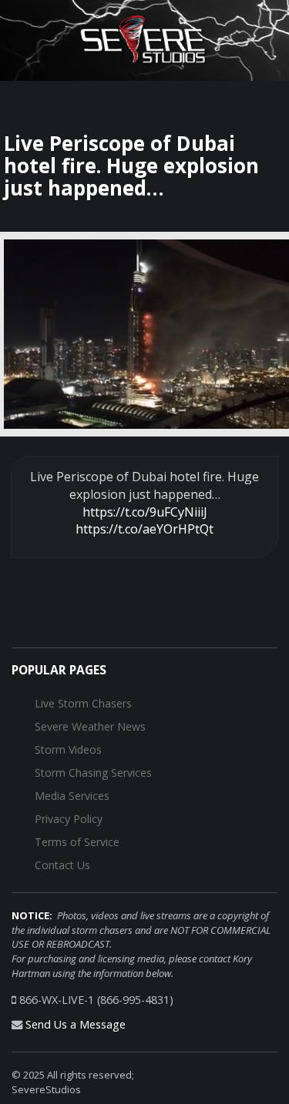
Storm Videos (68, 749)
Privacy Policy (68, 818)
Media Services (72, 795)
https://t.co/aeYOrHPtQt (144, 528)
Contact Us (62, 865)
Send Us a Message (75, 1024)
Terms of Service (77, 842)
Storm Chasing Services (93, 772)
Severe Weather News (90, 726)
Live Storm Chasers (83, 703)
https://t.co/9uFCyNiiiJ (144, 511)
